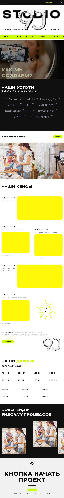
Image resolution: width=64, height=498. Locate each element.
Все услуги (4, 124)
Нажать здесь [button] (32, 489)
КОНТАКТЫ (27, 493)
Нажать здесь (57, 136)
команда (34, 493)
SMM (17, 468)
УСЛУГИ (15, 493)
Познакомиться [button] (8, 341)
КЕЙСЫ (21, 493)
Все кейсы (45, 308)
